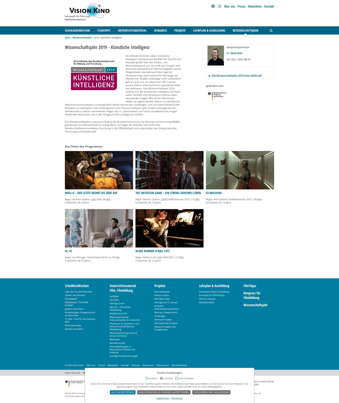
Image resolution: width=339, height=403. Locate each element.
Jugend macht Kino (74, 308)
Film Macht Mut (162, 298)
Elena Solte (236, 53)
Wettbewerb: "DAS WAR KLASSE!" (76, 304)
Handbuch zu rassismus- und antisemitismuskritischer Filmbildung (124, 326)
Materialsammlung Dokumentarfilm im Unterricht (125, 318)
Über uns (229, 6)
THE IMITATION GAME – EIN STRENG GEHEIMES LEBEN (168, 193)
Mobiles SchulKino (74, 329)
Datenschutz (162, 365)
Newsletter (255, 6)
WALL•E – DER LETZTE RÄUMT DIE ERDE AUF (91, 193)
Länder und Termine (75, 295)
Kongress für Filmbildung (252, 295)
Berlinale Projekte (163, 319)
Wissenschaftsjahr (245, 30)
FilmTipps (103, 30)
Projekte (180, 30)
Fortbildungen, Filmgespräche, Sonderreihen (80, 314)
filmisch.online (161, 295)
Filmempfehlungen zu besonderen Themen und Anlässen (122, 349)
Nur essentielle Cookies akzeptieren (164, 392)
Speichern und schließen (211, 392)
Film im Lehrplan (207, 298)
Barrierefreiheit (179, 365)
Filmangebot (71, 298)
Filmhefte (114, 299)
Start (67, 37)
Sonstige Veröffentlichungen (124, 356)
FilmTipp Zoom (117, 303)
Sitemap (135, 365)
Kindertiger (160, 316)
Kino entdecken (162, 291)
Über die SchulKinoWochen (78, 291)
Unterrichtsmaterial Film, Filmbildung (123, 288)
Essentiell (168, 378)
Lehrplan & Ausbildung (209, 30)
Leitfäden (114, 296)
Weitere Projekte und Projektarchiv (165, 328)
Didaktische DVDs (118, 313)
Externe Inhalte (185, 378)
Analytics (153, 378)
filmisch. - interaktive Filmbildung (120, 308)
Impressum (148, 365)
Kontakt (269, 6)
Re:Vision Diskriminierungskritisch (166, 307)
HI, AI (68, 251)
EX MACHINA (214, 193)
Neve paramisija (73, 325)
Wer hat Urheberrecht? (166, 312)
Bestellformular (117, 343)
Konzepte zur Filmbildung (211, 295)
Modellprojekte (206, 302)
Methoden (115, 339)
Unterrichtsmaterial (132, 30)
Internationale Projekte (165, 323)
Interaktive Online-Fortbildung (214, 291)
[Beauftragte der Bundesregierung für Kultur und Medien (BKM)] (78, 384)
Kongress (160, 30)
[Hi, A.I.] (99, 228)
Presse (242, 6)
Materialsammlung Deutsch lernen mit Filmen (123, 334)
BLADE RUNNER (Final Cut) (152, 251)
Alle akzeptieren (122, 392)
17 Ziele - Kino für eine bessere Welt (80, 320)
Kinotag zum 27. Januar (165, 302)
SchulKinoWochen (77, 30)
